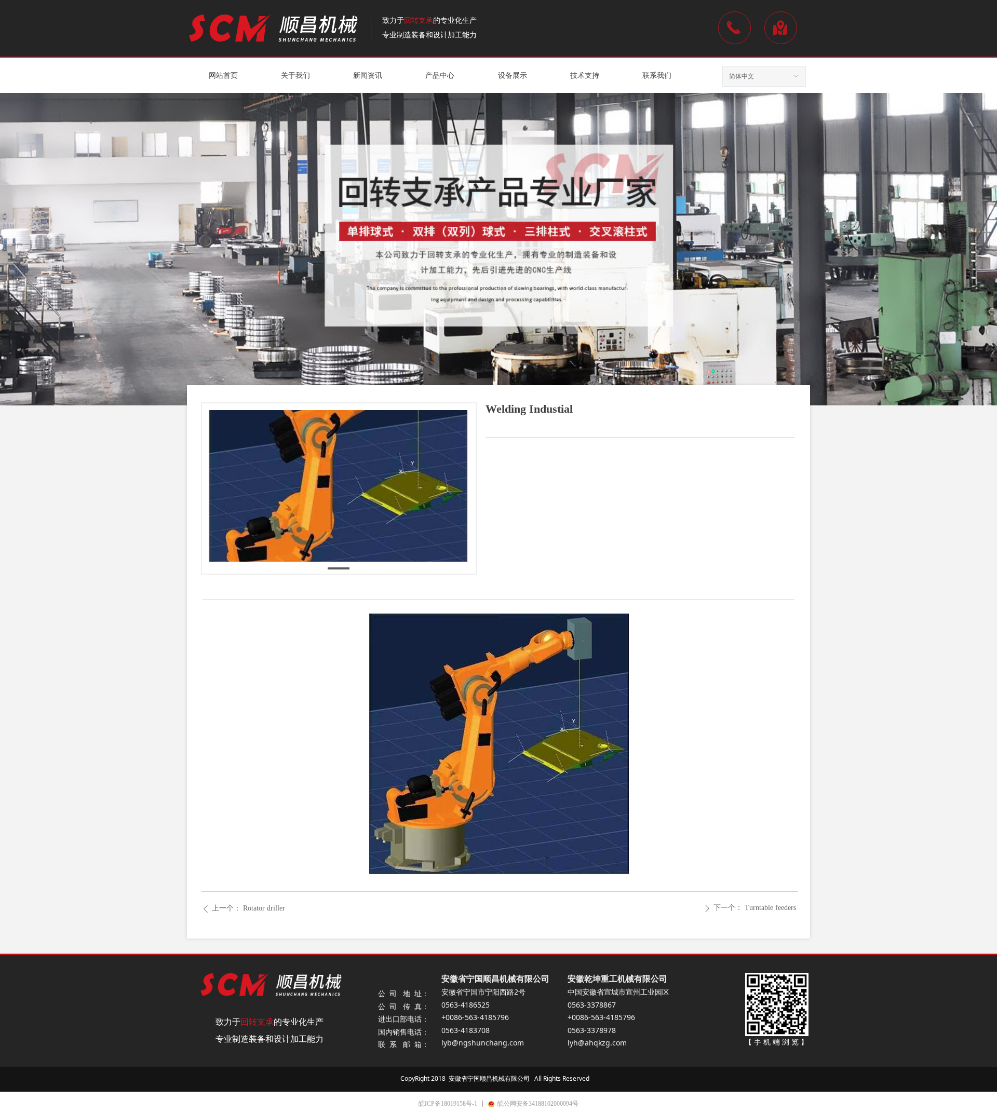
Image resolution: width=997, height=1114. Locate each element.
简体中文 (741, 76)
